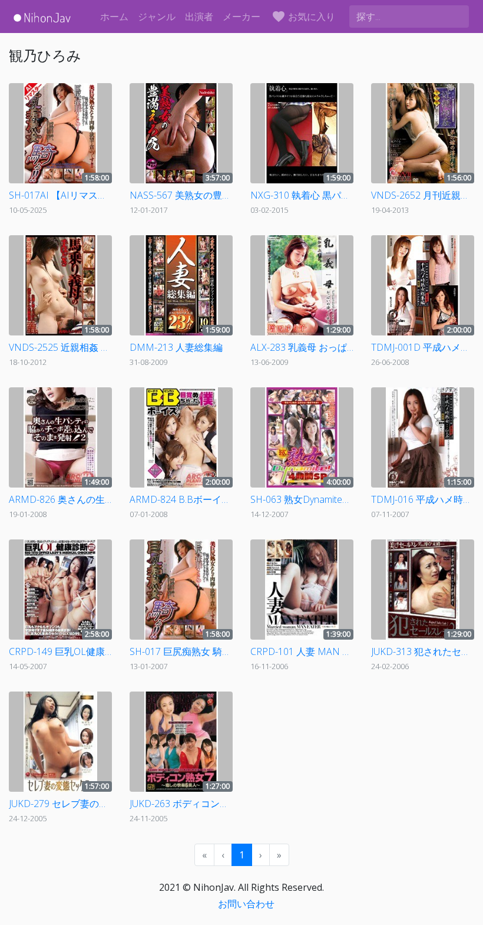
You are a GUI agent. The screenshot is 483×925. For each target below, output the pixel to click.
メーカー (241, 16)
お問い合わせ (246, 903)
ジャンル (157, 16)
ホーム (114, 16)
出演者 (199, 16)
